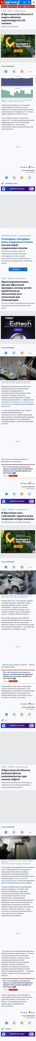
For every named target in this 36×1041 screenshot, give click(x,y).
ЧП (6, 720)
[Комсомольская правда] (10, 2)
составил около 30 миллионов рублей (14, 879)
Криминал (8, 1029)
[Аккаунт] (33, 2)
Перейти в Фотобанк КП (23, 383)
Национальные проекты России (9, 235)
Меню (2, 2)
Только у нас (12, 6)
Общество (10, 278)
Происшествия (11, 509)
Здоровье (10, 10)
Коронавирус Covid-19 (11, 183)
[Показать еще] (30, 71)
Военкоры (21, 6)
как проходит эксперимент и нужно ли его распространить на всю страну (18, 470)
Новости (4, 6)
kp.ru (33, 167)
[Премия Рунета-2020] (18, 2)
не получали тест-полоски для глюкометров (17, 403)
